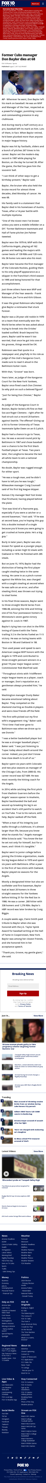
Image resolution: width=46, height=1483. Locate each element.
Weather (25, 1235)
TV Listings (25, 1368)
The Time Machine (28, 1332)
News (4, 1235)
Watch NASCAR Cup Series (28, 1427)
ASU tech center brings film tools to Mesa (16, 1216)
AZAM (4, 1242)
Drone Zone (6, 1318)
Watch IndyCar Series (29, 1431)
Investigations (7, 1321)
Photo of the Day (27, 1402)
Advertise (24, 1349)
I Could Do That (27, 1327)
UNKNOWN (25, 1335)
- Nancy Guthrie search (7, 1330)
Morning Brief (7, 1255)
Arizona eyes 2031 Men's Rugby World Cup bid (28, 1086)
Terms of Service (24, 1006)
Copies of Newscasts (29, 1357)
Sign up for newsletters (25, 1388)
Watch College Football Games (27, 1420)
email (33, 1458)
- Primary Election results (27, 1284)
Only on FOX (8, 1302)
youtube (21, 1458)
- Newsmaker (26, 1291)
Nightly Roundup (8, 1258)
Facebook (5, 1422)
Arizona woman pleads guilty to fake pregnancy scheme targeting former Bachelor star (19, 1046)
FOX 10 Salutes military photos (26, 1393)
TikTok (4, 1416)
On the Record (26, 1329)
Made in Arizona (8, 1323)
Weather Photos (27, 1258)
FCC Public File (26, 1362)
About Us (25, 1345)
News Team (25, 1365)
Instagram (5, 1419)
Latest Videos (9, 1151)
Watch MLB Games (28, 1424)
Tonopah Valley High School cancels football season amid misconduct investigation (27, 1056)
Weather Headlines (28, 1244)
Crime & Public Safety (9, 1244)
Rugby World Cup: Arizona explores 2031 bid (16, 1197)
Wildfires (24, 1247)
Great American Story (29, 1324)
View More (38, 1015)
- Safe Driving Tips (8, 1271)
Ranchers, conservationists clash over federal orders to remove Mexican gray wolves (29, 1066)
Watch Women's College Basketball (27, 1440)
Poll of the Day (7, 1261)
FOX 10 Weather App (9, 1400)
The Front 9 (25, 1321)
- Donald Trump (27, 1296)
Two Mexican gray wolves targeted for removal (15, 1187)
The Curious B (26, 1316)
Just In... (6, 1015)
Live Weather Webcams (6, 1388)
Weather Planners (27, 1250)
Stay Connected (29, 1379)
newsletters (38, 1458)
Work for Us (25, 1373)
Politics (25, 1277)
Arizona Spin (6, 1305)
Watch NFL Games (28, 1416)
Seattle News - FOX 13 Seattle (9, 1359)
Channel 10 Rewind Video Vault (9, 1311)
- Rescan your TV (27, 1370)
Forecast (24, 1239)
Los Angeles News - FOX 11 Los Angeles (9, 1350)
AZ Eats (24, 1310)
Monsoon (24, 1242)
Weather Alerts (26, 1252)
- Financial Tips (7, 1293)
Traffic (4, 1269)
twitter (12, 1458)
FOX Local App (7, 1397)
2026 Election (26, 1280)
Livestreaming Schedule (7, 1393)
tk (25, 1458)
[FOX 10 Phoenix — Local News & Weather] (8, 3)
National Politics (27, 1293)
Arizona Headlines (8, 1239)
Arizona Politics (26, 1288)
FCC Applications (27, 1359)
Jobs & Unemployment (7, 1287)
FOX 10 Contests (27, 1382)
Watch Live (35, 4)
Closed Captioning (27, 1351)
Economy (5, 1283)
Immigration (6, 1250)
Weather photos (27, 1404)
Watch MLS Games (28, 1446)
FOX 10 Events (26, 1385)
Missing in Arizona (8, 1326)
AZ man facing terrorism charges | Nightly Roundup (27, 1076)
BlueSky (4, 1430)
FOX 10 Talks (26, 1319)
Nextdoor (5, 1432)
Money (5, 1277)
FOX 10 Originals (25, 1303)
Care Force (6, 1308)
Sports (15, 63)
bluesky (29, 1458)
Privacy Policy (25, 1004)
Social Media (8, 1410)
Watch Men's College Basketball (28, 1435)
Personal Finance (8, 1291)
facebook (8, 1458)
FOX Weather (26, 1263)
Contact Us (25, 1354)
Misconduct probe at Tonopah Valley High (21, 1180)
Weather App (26, 1255)
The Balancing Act (27, 1313)
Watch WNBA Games (29, 1443)
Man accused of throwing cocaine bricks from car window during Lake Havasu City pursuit (28, 1104)
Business (5, 1280)
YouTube (5, 1413)
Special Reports (7, 1334)
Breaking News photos (26, 1398)
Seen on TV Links (8, 1263)
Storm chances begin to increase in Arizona (14, 1207)
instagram (16, 1458)
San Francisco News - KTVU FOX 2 (9, 1354)
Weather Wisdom (27, 1261)
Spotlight (5, 1336)
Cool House (6, 1315)
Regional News (9, 1345)
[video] (23, 1166)
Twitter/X (5, 1424)
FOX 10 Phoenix (7, 63)
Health (4, 1247)
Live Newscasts (7, 1385)
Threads (5, 1427)
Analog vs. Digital (27, 1308)
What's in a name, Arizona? (27, 1339)
